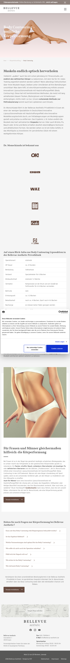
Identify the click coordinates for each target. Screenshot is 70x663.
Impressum (55, 659)
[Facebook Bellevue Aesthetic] (31, 630)
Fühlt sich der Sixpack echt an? (17, 554)
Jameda (43, 654)
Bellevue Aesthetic (15, 659)
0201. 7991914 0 (44, 635)
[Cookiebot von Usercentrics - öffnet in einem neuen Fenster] (60, 312)
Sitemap (63, 659)
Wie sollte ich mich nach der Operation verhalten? (23, 548)
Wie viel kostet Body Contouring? (17, 566)
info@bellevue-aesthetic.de (50, 638)
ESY (30, 659)
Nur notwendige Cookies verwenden (35, 348)
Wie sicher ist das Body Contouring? (18, 560)
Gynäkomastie (30, 488)
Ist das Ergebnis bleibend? (15, 537)
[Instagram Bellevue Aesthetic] (35, 630)
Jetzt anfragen (51, 2)
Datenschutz (45, 659)
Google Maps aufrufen (35, 611)
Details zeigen (59, 341)
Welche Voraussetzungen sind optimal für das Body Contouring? (28, 542)
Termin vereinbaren (12, 500)
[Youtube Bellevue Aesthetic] (39, 630)
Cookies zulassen (57, 348)
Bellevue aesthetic (11, 9)
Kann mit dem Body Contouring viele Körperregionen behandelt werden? (31, 531)
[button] (64, 9)
